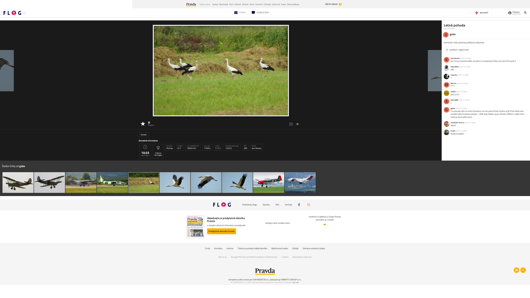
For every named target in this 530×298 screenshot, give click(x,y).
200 (245, 147)
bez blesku (256, 147)
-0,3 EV (232, 147)
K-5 (180, 147)
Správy (215, 4)
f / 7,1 (218, 147)
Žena (252, 4)
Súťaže (295, 248)
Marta (453, 83)
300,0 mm (193, 147)
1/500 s (207, 147)
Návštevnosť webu (279, 248)
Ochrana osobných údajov (314, 248)
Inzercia (230, 248)
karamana (455, 58)
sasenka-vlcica (457, 122)
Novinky (266, 204)
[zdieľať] (297, 124)
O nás (207, 248)
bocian (144, 134)
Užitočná (276, 4)
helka (453, 91)
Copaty (454, 75)
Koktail (238, 4)
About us (222, 257)
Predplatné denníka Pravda (221, 231)
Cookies (285, 257)
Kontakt (288, 204)
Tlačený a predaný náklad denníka (252, 248)
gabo (453, 108)
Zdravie (245, 4)
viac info (296, 282)
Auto (231, 4)
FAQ (277, 204)
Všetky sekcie (331, 4)
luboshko (455, 66)
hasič (453, 130)
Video (283, 4)
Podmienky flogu (250, 204)
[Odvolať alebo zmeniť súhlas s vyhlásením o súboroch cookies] (516, 270)
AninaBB (454, 100)
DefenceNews (293, 4)
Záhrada (267, 4)
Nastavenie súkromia (302, 257)
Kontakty (218, 248)
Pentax (169, 147)
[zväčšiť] (291, 124)
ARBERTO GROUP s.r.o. (291, 279)
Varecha (258, 4)
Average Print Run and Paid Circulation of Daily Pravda (254, 257)
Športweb (223, 4)
